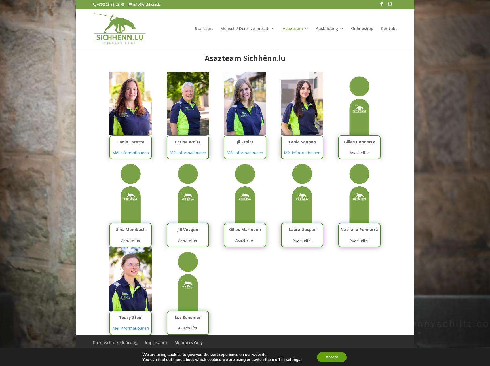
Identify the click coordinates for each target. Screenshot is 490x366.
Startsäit (204, 29)
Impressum (156, 342)
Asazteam (293, 29)
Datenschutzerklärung (115, 342)
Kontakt (389, 29)
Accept (332, 357)
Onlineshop (362, 29)
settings (293, 359)
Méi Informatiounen (130, 152)
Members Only (188, 342)
